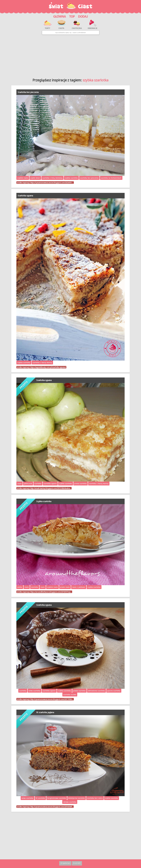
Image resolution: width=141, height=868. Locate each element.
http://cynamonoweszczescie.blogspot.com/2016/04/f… (51, 806)
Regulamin (65, 863)
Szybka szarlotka (43, 501)
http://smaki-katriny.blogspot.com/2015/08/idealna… (50, 488)
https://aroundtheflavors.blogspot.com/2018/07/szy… (51, 592)
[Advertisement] (70, 55)
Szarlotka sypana (25, 195)
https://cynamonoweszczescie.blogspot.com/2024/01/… (51, 182)
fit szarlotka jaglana (45, 712)
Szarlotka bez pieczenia (28, 92)
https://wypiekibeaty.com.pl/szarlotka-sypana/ (48, 367)
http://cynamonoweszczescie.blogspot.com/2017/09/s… (51, 699)
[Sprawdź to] (72, 16)
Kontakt (77, 863)
